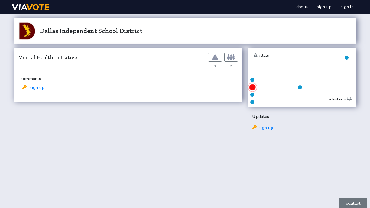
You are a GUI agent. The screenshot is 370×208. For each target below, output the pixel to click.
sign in (347, 6)
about (302, 6)
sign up (324, 6)
